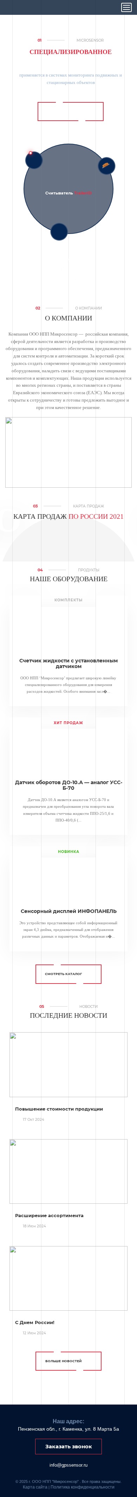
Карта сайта (35, 1487)
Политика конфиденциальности (83, 1487)
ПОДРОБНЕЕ (65, 111)
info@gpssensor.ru (68, 1465)
